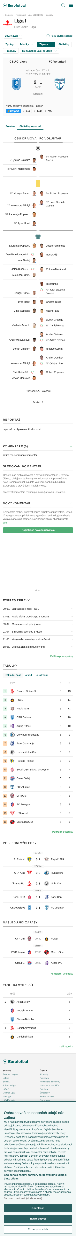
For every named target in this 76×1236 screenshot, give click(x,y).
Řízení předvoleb (38, 1229)
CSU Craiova (18, 61)
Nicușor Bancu (21, 193)
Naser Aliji (51, 254)
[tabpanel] (38, 753)
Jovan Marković (21, 378)
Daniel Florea (56, 325)
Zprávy (9, 44)
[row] (38, 691)
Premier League (10, 1074)
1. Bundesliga (9, 1085)
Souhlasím (38, 1208)
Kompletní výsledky (61, 973)
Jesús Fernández (55, 245)
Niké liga (7, 1096)
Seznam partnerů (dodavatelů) (23, 1198)
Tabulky (24, 44)
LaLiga (6, 1078)
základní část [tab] (13, 675)
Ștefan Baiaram (21, 160)
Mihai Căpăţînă (21, 310)
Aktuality (44, 1074)
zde (5, 522)
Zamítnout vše (38, 1218)
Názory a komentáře (49, 1085)
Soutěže (9, 15)
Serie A (6, 1081)
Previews (44, 1078)
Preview (10, 126)
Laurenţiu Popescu (19, 214)
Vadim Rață (52, 310)
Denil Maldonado (20, 169)
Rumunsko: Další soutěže (37, 51)
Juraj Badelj (23, 260)
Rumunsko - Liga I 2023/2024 (29, 15)
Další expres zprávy (61, 656)
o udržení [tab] (42, 675)
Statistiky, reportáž (30, 126)
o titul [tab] (28, 675)
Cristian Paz (56, 363)
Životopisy (45, 1093)
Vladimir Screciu (21, 325)
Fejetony (44, 1089)
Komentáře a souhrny (50, 1081)
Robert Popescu (59, 156)
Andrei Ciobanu (54, 334)
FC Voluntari (57, 61)
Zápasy (49, 15)
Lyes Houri (24, 223)
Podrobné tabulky (62, 831)
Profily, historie (47, 1096)
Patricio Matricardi (56, 269)
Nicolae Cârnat (54, 348)
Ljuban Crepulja (54, 319)
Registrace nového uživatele (38, 530)
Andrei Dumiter (54, 357)
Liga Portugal (9, 1100)
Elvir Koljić (19, 372)
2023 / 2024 (11, 35)
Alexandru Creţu (21, 275)
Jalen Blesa (18, 269)
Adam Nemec (57, 340)
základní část (33, 70)
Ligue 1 (6, 1089)
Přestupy (10, 51)
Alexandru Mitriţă (20, 205)
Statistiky (63, 44)
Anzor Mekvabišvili (19, 340)
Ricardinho (52, 284)
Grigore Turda (53, 302)
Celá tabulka (66, 1046)
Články (43, 1070)
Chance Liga (9, 1093)
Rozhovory (45, 1100)
